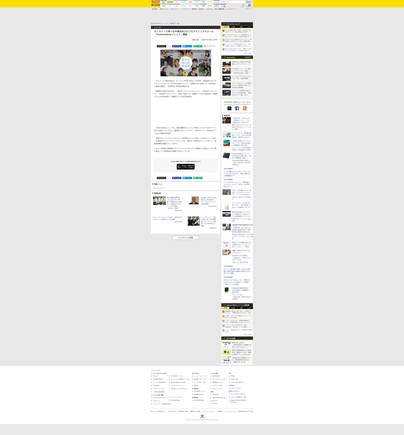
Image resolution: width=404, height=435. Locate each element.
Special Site (231, 57)
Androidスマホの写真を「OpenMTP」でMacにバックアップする (241, 258)
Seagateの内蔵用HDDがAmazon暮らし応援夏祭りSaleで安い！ (240, 290)
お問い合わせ (172, 411)
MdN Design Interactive (219, 397)
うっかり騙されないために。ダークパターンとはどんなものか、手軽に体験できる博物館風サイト (237, 173)
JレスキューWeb (217, 385)
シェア (178, 46)
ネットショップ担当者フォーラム (180, 379)
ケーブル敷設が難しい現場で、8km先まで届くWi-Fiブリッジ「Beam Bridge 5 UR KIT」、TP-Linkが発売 (238, 31)
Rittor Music (195, 373)
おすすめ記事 (231, 338)
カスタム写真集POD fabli (238, 397)
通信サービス (164, 9)
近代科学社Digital (199, 400)
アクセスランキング (233, 24)
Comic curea (234, 379)
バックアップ (185, 9)
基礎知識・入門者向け (198, 9)
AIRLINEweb (216, 376)
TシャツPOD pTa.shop (238, 394)
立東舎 (196, 385)
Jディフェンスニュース (219, 379)
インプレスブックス (176, 397)
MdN (211, 392)
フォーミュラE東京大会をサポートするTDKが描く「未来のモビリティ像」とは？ (241, 93)
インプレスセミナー (176, 385)
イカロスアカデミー (218, 388)
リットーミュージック (200, 376)
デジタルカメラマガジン (160, 397)
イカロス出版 (214, 373)
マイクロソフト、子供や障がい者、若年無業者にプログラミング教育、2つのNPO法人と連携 (208, 221)
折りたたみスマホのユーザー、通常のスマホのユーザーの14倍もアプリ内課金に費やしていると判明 (237, 282)
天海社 (233, 376)
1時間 (225, 27)
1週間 (241, 27)
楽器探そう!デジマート (200, 379)
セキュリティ (174, 9)
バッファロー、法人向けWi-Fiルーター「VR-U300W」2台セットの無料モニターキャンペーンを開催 (238, 46)
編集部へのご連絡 (195, 411)
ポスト (163, 46)
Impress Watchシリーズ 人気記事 (238, 305)
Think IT (155, 376)
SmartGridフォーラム (177, 376)
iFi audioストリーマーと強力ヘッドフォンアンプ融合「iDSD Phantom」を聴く (241, 71)
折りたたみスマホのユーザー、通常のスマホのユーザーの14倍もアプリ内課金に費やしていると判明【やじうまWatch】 (238, 50)
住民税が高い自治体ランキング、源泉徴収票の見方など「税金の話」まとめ (241, 360)
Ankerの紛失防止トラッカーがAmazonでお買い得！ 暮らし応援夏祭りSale (241, 156)
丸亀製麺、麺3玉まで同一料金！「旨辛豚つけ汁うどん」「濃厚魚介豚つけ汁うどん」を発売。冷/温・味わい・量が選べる (238, 312)
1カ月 (249, 27)
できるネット (157, 401)
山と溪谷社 (195, 388)
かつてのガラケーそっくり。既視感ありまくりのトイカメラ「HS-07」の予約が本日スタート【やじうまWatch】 (238, 36)
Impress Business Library (178, 382)
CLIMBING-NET (198, 394)
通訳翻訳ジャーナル (218, 382)
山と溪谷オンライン (199, 391)
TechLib (215, 403)
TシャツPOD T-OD (200, 382)
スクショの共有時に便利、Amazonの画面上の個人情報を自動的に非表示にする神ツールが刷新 (237, 271)
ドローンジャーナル (158, 388)
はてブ (188, 46)
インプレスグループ (230, 411)
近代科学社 (195, 397)
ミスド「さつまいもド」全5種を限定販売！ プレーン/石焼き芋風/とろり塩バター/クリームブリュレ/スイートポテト (238, 322)
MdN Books (216, 394)
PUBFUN (231, 385)
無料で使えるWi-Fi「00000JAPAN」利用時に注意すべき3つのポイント (241, 345)
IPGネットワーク (234, 391)
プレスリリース (158, 188)
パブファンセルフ (236, 388)
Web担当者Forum (158, 379)
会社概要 (219, 411)
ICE (230, 373)
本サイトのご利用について (158, 411)
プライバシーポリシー (209, 411)
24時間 (233, 27)
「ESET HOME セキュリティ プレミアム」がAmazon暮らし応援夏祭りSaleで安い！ (241, 143)
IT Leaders (156, 385)
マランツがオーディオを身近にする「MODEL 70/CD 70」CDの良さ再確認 (241, 85)
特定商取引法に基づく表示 (245, 411)
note (199, 46)
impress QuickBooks (237, 382)
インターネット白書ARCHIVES (162, 404)
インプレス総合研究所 (159, 382)
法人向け (209, 9)
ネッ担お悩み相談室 (158, 392)
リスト (169, 46)
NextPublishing (175, 400)
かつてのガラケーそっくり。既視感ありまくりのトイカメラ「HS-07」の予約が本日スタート (237, 184)
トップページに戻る (185, 238)
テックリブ (213, 401)
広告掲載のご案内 (183, 411)
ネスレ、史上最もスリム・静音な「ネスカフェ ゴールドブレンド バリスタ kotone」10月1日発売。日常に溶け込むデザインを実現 (241, 194)
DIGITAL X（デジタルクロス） (179, 388)
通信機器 (154, 9)
